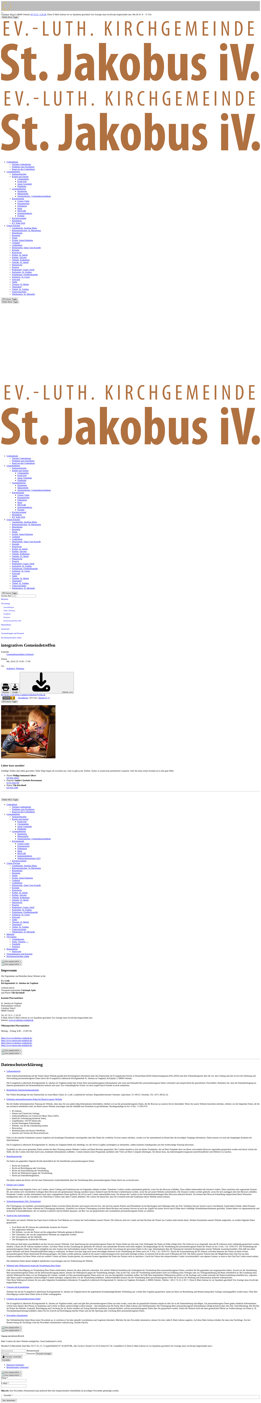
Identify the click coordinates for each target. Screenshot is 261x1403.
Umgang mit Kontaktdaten (18, 1287)
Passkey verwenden (13, 1357)
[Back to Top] (2, 12)
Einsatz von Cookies (15, 1185)
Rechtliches (23, 698)
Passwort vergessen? (15, 1365)
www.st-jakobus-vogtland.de (21, 1020)
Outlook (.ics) (67, 692)
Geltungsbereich (14, 1071)
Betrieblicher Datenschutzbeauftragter (23, 1090)
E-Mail (5, 1383)
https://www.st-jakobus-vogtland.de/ (16, 1038)
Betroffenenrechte (14, 1156)
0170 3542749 (13, 783)
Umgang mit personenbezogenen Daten (24, 1299)
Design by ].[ (44, 698)
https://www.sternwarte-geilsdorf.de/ (16, 1040)
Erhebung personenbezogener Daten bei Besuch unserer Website (34, 1099)
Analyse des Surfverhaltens (18, 1215)
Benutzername (33, 1351)
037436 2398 (12, 788)
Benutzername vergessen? (18, 1367)
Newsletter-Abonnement (17, 1315)
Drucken (5, 692)
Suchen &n (6, 596)
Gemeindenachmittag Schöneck (20, 654)
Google (15, 692)
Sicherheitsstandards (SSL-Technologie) (24, 1201)
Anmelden (6, 1360)
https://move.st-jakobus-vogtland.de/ (16, 1043)
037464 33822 (13, 778)
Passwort (31, 1353)
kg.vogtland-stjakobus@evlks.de (31, 695)
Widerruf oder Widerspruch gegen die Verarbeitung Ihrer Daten (34, 1265)
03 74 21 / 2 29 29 (38, 14)
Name (4, 1378)
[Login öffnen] (9, 698)
